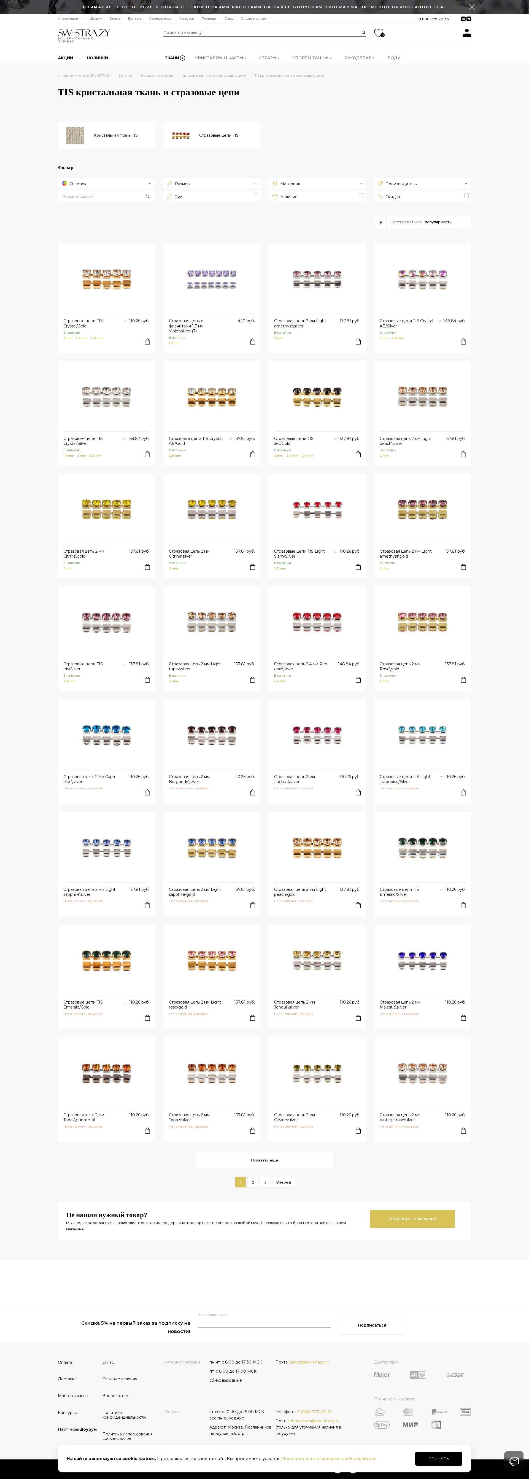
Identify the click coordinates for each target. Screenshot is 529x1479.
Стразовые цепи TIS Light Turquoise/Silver (405, 779)
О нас (229, 18)
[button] (106, 196)
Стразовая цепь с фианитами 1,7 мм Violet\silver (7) (186, 325)
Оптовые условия (254, 18)
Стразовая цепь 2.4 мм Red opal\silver (300, 666)
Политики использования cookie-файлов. (329, 1458)
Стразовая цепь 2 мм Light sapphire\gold (195, 892)
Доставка (135, 18)
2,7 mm (280, 568)
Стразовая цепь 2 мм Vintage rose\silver (400, 1117)
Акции (65, 57)
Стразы (267, 57)
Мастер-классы (160, 18)
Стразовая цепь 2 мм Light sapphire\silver (89, 892)
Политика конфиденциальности (122, 1415)
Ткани (172, 57)
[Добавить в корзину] (147, 341)
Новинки (97, 57)
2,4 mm (81, 338)
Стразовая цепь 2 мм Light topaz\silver (195, 666)
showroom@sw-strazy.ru (314, 1420)
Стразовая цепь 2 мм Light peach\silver (406, 441)
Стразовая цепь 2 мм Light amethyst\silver (300, 323)
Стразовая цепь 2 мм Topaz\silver (189, 1117)
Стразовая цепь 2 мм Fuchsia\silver (294, 779)
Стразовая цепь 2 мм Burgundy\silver (189, 779)
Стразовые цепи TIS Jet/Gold (294, 441)
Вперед (283, 1182)
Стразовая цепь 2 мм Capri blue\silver (89, 779)
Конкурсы (187, 18)
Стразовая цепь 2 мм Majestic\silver (400, 1005)
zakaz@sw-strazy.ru (309, 1362)
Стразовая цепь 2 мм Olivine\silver (294, 1117)
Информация (68, 18)
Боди (394, 57)
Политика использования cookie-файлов (122, 1436)
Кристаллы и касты (219, 57)
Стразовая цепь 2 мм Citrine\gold (83, 554)
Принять (438, 1458)
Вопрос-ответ (116, 1395)
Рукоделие (358, 57)
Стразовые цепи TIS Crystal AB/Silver (406, 323)
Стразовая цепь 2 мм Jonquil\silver (294, 1005)
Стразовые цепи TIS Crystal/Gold (83, 323)
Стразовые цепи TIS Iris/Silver (83, 666)
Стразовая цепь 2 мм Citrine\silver (189, 554)
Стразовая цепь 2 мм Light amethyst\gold (406, 554)
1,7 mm (174, 343)
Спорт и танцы (310, 57)
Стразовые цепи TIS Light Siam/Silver (299, 554)
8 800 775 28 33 (434, 19)
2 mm (67, 338)
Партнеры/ (77, 1429)
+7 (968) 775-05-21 (313, 1411)
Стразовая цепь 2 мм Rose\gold (400, 666)
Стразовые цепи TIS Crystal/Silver (83, 441)
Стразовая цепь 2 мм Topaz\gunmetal (83, 1117)
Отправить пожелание (412, 1218)
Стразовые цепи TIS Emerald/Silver (399, 892)
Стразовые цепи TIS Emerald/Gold (83, 1005)
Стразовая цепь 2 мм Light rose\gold (195, 1005)
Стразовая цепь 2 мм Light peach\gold (300, 892)
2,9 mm (97, 338)
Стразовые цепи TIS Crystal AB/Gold (195, 441)
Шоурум (96, 18)
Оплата (115, 18)
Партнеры (209, 18)
